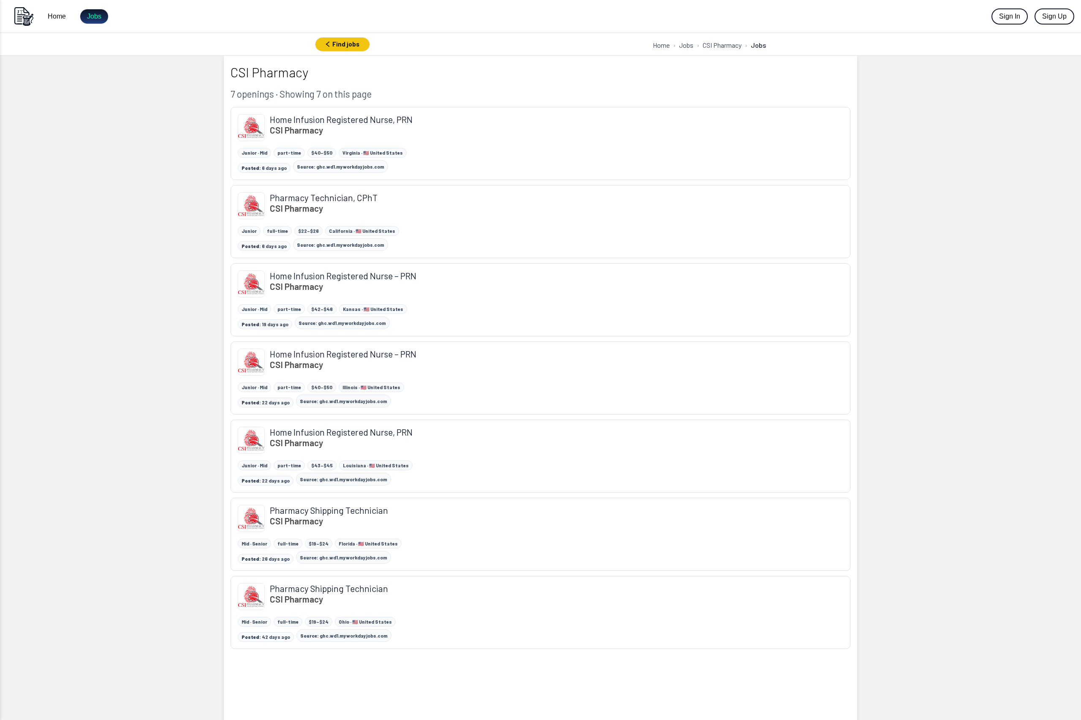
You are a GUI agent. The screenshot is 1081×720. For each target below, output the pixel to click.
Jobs (94, 16)
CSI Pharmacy (722, 45)
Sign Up (1054, 16)
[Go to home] (24, 16)
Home (57, 16)
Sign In (1009, 16)
